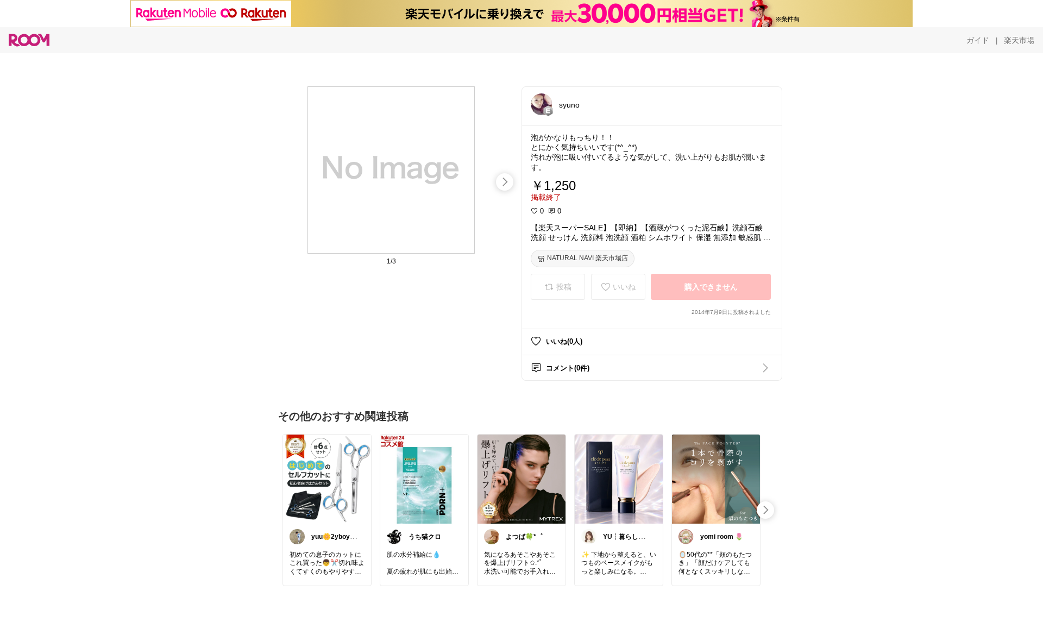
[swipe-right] (504, 182)
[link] (327, 479)
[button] (541, 104)
